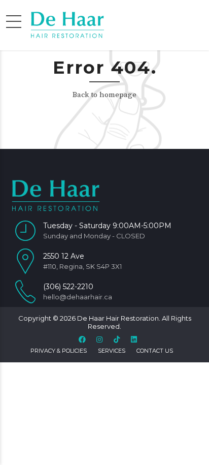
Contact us (154, 350)
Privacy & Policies (58, 350)
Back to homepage (104, 95)
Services (111, 350)
